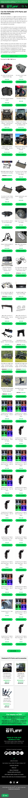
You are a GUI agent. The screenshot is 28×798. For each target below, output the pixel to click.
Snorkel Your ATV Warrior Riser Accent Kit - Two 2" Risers (21, 514)
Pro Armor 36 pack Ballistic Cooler (7, 99)
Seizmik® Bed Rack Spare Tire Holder (21, 389)
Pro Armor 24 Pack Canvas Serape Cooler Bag (7, 76)
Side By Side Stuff (10, 787)
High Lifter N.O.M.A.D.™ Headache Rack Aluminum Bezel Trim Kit (21, 317)
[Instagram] (14, 782)
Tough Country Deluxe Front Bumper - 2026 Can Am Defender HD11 (21, 123)
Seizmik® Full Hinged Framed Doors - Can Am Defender (21, 675)
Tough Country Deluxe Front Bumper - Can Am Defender (7, 148)
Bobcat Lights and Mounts (14, 772)
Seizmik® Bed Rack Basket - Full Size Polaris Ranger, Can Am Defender (7, 390)
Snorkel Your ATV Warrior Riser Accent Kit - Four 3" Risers (21, 613)
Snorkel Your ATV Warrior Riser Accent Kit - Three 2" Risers (21, 415)
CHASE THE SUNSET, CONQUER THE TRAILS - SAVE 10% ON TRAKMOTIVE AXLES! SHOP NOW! (14, 2)
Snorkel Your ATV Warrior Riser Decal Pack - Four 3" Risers (21, 588)
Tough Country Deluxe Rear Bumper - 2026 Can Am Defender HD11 (7, 123)
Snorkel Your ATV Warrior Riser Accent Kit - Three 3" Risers (7, 415)
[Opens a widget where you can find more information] (5, 795)
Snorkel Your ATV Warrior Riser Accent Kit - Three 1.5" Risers (7, 439)
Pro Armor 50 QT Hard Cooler (21, 76)
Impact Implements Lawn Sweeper (21, 197)
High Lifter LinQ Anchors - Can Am (21, 245)
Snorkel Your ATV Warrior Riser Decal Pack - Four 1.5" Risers (7, 638)
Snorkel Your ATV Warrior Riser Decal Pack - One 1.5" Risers (7, 514)
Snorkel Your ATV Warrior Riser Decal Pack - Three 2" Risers (21, 538)
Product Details (7, 81)
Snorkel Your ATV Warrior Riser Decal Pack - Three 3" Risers (21, 439)
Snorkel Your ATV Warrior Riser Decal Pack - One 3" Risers (21, 563)
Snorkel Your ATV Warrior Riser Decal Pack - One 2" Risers (21, 638)
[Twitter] (17, 782)
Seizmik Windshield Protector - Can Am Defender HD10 (7, 269)
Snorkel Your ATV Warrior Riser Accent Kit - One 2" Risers (7, 588)
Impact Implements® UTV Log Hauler (7, 245)
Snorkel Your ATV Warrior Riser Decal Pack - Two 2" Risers (7, 563)
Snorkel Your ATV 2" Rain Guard (7, 612)
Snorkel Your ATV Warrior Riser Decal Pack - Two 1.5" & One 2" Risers (7, 538)
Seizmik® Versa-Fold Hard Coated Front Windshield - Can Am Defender (7, 675)
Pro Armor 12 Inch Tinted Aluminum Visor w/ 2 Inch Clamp (7, 198)
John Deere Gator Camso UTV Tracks (14, 774)
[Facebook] (10, 782)
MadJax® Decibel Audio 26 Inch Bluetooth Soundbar (7, 172)
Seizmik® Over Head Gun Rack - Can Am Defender (7, 700)
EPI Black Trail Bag (21, 98)
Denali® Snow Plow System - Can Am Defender (7, 341)
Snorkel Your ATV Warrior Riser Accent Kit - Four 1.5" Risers (7, 489)
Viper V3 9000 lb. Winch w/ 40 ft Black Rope (7, 221)
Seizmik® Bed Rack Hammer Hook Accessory (21, 341)
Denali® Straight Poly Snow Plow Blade (21, 293)
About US (14, 767)
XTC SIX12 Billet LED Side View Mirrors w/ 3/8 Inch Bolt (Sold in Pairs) (21, 269)
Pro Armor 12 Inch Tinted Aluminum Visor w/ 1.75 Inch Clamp (21, 173)
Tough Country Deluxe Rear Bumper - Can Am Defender (21, 148)
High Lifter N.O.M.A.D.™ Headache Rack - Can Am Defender (7, 317)
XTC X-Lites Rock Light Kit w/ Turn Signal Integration (7, 293)
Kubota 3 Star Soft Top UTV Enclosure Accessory (14, 776)
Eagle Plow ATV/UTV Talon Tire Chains (21, 221)
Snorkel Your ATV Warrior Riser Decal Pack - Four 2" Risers (21, 489)
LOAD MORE (13, 651)
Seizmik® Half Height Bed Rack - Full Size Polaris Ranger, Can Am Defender (21, 365)
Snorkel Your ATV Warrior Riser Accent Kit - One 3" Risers (21, 464)
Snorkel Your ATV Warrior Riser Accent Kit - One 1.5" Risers (7, 464)
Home (2, 9)
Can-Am (5, 9)
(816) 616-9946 (14, 761)
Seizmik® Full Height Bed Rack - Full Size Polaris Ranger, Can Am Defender (7, 365)
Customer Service (14, 765)
